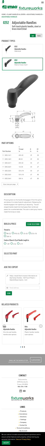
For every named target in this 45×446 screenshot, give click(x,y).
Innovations (23, 414)
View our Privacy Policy (23, 439)
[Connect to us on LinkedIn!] (20, 391)
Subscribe (35, 360)
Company (23, 422)
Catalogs (23, 419)
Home (4, 14)
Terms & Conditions (23, 428)
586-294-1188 (22, 386)
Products (23, 411)
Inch (33, 36)
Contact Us (23, 425)
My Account (23, 431)
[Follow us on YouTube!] (24, 391)
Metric (39, 36)
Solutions (23, 416)
